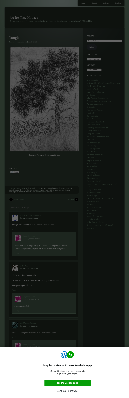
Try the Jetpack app (67, 382)
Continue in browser (67, 391)
